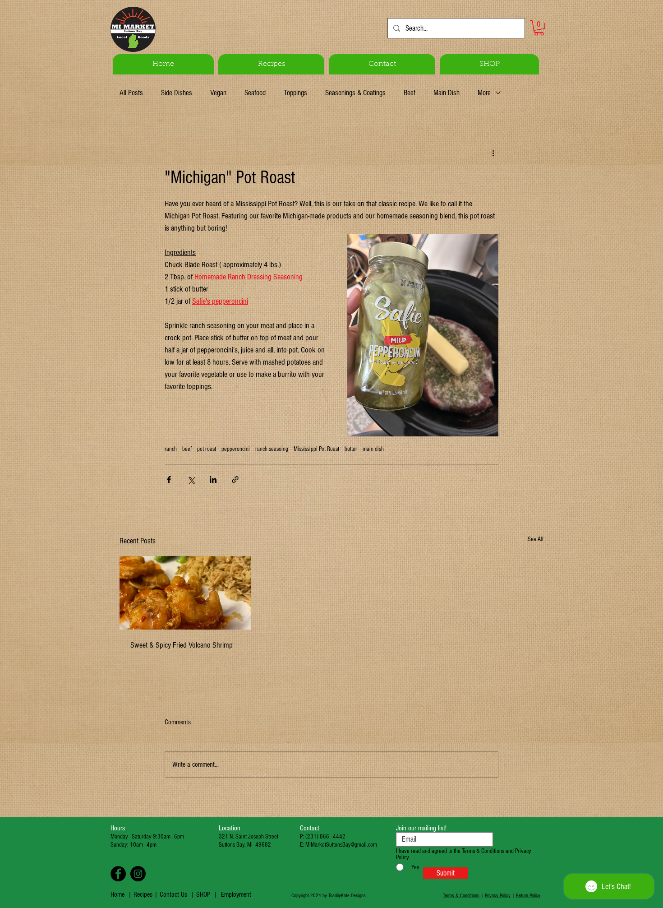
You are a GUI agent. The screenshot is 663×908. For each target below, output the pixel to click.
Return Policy (528, 896)
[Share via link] (235, 479)
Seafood (255, 92)
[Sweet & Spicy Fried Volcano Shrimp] (185, 593)
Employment (236, 894)
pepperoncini (235, 449)
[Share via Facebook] (169, 479)
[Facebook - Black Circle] (118, 873)
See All (535, 539)
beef (187, 449)
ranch (171, 449)
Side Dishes (176, 92)
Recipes (144, 894)
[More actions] (493, 152)
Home (117, 894)
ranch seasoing (271, 449)
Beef (409, 92)
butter (351, 449)
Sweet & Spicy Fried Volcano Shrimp (181, 645)
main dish (373, 449)
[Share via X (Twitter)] (191, 479)
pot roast (206, 449)
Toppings (295, 92)
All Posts (131, 92)
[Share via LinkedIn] (213, 479)
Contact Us (173, 894)
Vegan (218, 92)
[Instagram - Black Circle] (138, 873)
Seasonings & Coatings (355, 92)
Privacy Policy (498, 896)
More (484, 92)
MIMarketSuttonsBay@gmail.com (341, 844)
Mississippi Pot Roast (316, 449)
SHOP (203, 894)
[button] (539, 28)
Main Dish (446, 92)
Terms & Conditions (461, 896)
